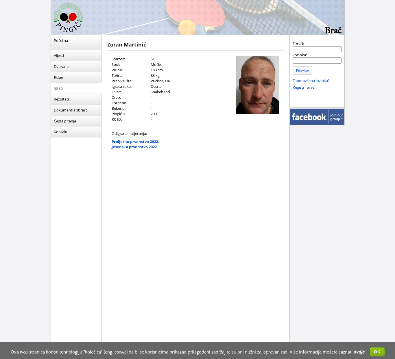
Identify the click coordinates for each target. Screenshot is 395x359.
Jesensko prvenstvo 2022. (135, 146)
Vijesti (59, 55)
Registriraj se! (304, 87)
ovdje (359, 352)
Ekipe (58, 77)
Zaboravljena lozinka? (311, 80)
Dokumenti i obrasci (71, 110)
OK (377, 351)
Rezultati (61, 99)
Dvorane (61, 66)
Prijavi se (302, 70)
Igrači (58, 88)
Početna (61, 40)
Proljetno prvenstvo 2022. (135, 141)
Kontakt (61, 131)
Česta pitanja (65, 121)
